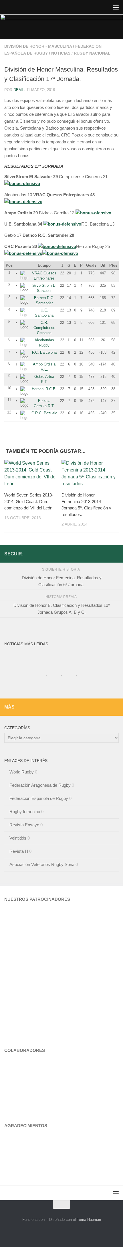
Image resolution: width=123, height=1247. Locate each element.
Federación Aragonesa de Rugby (40, 785)
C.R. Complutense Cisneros (44, 327)
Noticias (60, 53)
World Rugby (21, 771)
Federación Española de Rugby (38, 798)
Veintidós (17, 838)
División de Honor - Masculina (38, 46)
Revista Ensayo (24, 824)
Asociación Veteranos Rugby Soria (41, 864)
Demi (18, 90)
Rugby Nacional (92, 53)
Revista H (18, 851)
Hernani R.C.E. (44, 389)
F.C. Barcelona (44, 352)
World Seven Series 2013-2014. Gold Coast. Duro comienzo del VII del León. (28, 501)
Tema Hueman (89, 1219)
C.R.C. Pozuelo (44, 413)
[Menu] (116, 7)
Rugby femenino (24, 811)
